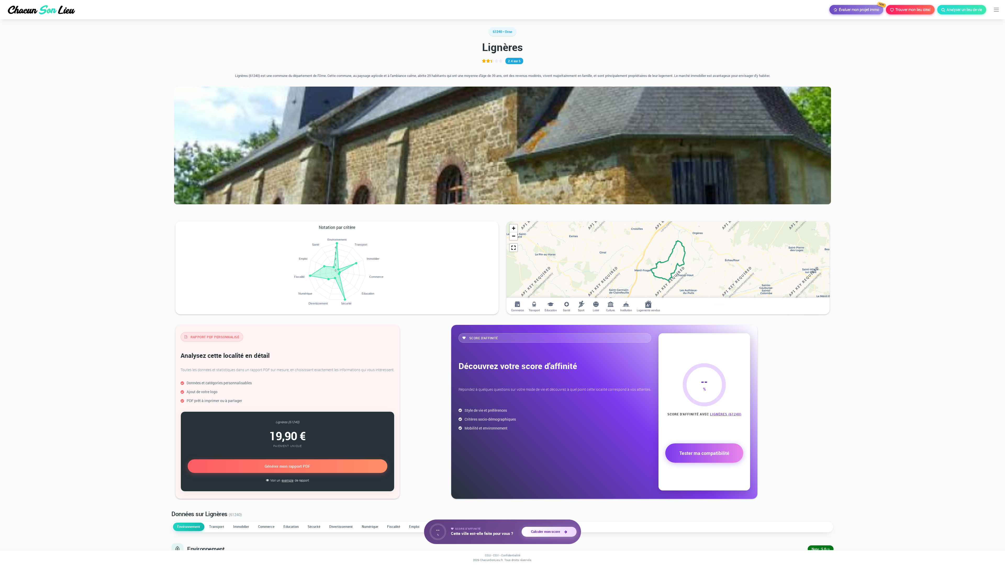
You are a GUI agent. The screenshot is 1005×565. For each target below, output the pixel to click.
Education (291, 526)
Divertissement (341, 526)
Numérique (370, 526)
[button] (513, 228)
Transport (216, 526)
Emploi (414, 526)
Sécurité (314, 526)
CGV (496, 555)
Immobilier (241, 526)
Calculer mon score (546, 531)
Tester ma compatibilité (704, 453)
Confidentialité (510, 555)
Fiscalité (393, 526)
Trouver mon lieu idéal (912, 9)
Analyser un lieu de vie (963, 9)
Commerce (266, 526)
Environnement (188, 526)
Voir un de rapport (289, 480)
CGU (488, 555)
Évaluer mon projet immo (860, 8)
